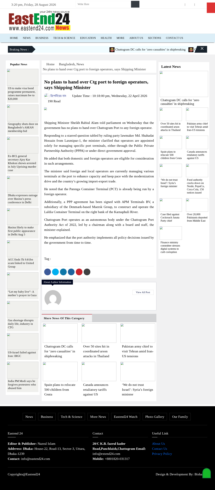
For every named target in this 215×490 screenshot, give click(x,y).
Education (88, 38)
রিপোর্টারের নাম (58, 96)
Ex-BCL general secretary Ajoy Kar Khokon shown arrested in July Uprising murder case (22, 163)
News (27, 38)
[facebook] (180, 4)
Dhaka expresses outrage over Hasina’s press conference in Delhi (23, 199)
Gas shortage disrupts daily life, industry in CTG (21, 324)
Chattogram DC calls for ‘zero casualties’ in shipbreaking (144, 49)
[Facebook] (47, 272)
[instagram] (189, 4)
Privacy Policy (162, 454)
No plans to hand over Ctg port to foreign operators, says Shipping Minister (94, 69)
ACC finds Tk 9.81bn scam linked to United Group (21, 263)
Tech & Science (64, 38)
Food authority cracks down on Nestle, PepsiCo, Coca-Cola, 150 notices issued (196, 186)
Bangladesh (67, 64)
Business (41, 38)
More (120, 38)
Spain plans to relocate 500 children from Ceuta (59, 389)
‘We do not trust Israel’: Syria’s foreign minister (137, 389)
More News (98, 416)
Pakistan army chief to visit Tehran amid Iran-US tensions (138, 351)
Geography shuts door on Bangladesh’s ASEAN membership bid (23, 127)
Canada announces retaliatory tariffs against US (95, 389)
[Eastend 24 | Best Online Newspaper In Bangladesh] (40, 20)
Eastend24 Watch (125, 416)
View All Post (143, 292)
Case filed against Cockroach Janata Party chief (170, 217)
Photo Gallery (154, 416)
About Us (136, 38)
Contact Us (174, 38)
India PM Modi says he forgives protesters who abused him (22, 384)
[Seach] (135, 4)
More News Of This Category (64, 318)
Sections (154, 38)
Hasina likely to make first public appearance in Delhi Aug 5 (21, 231)
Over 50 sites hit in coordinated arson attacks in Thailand (96, 351)
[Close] (199, 50)
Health (106, 38)
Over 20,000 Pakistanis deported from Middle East (197, 217)
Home (14, 38)
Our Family (180, 416)
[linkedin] (199, 4)
